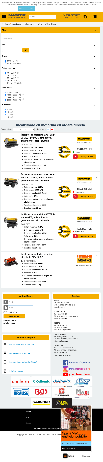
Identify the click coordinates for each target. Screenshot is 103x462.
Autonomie (6, 104)
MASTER (12, 60)
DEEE (28, 411)
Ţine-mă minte (11, 312)
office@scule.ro (59, 307)
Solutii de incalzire (16, 371)
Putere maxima (8, 68)
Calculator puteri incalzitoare (19, 353)
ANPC (28, 417)
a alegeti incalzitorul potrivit (24, 344)
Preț (3, 44)
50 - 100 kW (13, 80)
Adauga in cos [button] (87, 156)
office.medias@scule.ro (62, 329)
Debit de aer (7, 87)
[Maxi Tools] (82, 392)
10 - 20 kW (13, 73)
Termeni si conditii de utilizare (74, 417)
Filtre (4, 30)
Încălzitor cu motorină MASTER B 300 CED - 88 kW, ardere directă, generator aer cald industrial (38, 177)
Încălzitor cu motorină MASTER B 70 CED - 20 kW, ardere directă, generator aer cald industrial (38, 137)
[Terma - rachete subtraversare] (62, 392)
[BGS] (41, 392)
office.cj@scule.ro (60, 318)
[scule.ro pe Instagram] (76, 369)
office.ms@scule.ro (61, 341)
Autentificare (14, 316)
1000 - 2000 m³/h (15, 95)
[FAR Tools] (62, 403)
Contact (28, 423)
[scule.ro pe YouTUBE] (76, 375)
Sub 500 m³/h (14, 92)
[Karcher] (41, 403)
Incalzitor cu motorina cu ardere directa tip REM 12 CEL (37, 256)
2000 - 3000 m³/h (15, 97)
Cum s (11, 344)
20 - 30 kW (13, 75)
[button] (25, 50)
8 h (10, 109)
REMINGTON (14, 63)
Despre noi (74, 411)
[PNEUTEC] (62, 381)
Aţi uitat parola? (9, 323)
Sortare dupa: (7, 129)
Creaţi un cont (9, 320)
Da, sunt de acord (26, 8)
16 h (10, 117)
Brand (4, 56)
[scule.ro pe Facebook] (76, 362)
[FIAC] (82, 381)
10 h (10, 112)
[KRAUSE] (21, 392)
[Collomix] (41, 381)
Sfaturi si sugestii (74, 423)
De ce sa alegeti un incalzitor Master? (23, 362)
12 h (10, 114)
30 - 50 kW (13, 78)
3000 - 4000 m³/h (15, 100)
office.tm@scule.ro (60, 352)
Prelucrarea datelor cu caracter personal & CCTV (51, 428)
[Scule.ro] (21, 381)
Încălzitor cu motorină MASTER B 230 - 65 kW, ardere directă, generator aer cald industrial (38, 217)
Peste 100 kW (14, 83)
